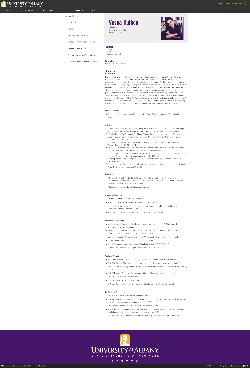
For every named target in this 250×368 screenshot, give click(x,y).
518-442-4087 (111, 52)
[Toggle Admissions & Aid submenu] (39, 10)
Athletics (94, 10)
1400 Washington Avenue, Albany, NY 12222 (15, 366)
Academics (7, 10)
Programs (72, 22)
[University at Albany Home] (22, 4)
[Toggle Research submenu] (87, 10)
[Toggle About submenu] (71, 10)
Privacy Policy (238, 366)
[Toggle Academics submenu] (16, 10)
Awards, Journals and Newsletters (81, 55)
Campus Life (48, 10)
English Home (71, 16)
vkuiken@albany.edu (113, 54)
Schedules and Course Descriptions (82, 42)
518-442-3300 (41, 366)
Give (227, 3)
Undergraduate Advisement (79, 35)
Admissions (28, 10)
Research (79, 10)
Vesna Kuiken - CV (116, 32)
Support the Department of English (82, 61)
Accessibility (229, 366)
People (71, 29)
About (64, 10)
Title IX (246, 366)
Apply (219, 3)
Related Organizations (77, 48)
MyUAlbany (237, 3)
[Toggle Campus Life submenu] (57, 10)
